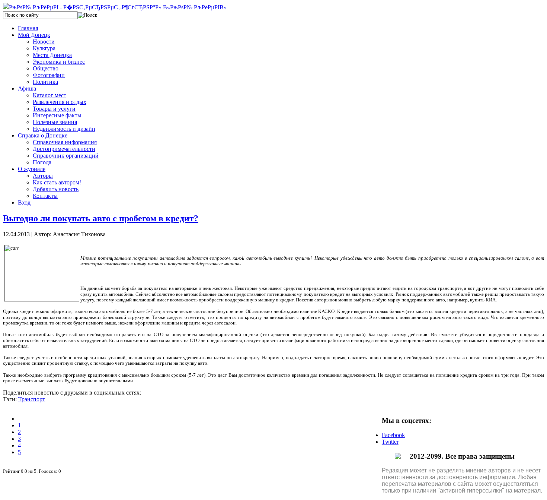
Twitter (390, 442)
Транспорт (31, 399)
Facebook (393, 435)
